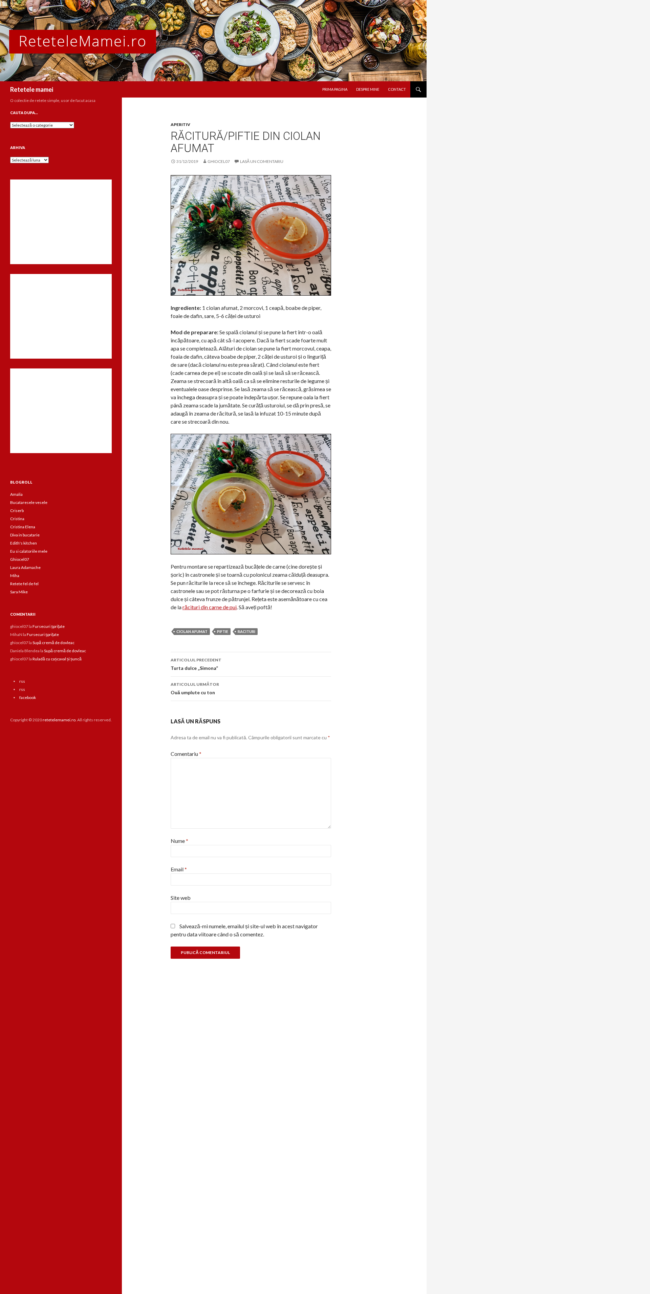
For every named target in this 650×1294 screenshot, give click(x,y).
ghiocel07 (219, 161)
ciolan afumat (192, 631)
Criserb (17, 510)
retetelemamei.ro (59, 719)
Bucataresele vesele (28, 502)
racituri (246, 631)
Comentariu (186, 753)
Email (179, 869)
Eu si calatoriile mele (28, 551)
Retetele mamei (31, 89)
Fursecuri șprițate (48, 626)
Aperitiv (180, 124)
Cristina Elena (22, 526)
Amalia (16, 494)
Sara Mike (19, 591)
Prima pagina (334, 89)
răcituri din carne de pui (209, 607)
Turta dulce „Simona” (196, 664)
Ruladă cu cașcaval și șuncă (57, 658)
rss (22, 681)
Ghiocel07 (19, 559)
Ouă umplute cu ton (195, 688)
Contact (397, 89)
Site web (181, 897)
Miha (14, 575)
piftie (222, 631)
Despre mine (367, 89)
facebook (27, 697)
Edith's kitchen (23, 543)
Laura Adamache (25, 567)
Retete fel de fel (24, 583)
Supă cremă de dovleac (53, 642)
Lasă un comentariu (261, 161)
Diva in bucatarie (25, 534)
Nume (179, 840)
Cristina (17, 518)
